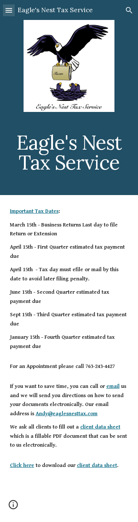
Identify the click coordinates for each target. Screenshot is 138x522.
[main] (69, 152)
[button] (9, 10)
